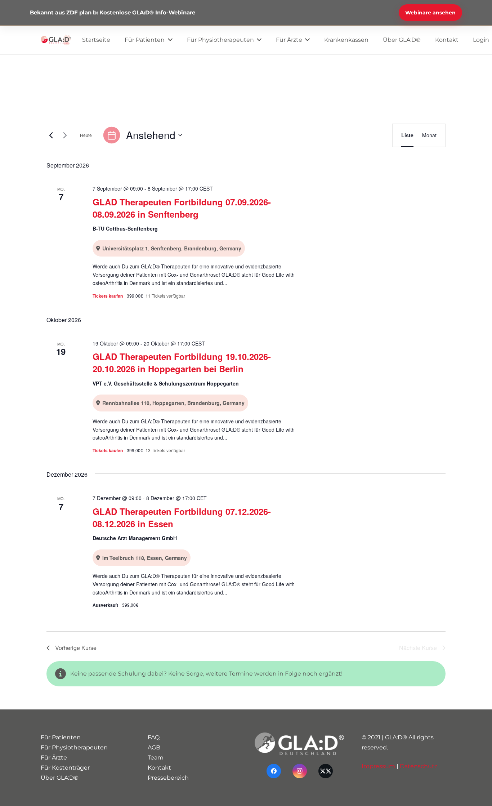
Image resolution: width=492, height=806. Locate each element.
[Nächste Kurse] (65, 135)
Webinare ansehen (430, 12)
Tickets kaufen (108, 296)
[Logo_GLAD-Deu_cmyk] (56, 40)
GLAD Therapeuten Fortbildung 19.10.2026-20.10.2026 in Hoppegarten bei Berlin (182, 362)
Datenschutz (418, 766)
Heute (86, 135)
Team (156, 757)
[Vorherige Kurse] (50, 135)
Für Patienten (61, 737)
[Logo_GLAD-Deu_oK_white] (299, 743)
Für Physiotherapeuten (74, 747)
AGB (154, 747)
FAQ (154, 737)
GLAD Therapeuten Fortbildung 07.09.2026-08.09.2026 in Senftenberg (182, 208)
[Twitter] (325, 771)
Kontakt (159, 767)
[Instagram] (299, 771)
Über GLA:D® (60, 777)
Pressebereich (168, 777)
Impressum (378, 766)
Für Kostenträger (65, 767)
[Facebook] (274, 771)
